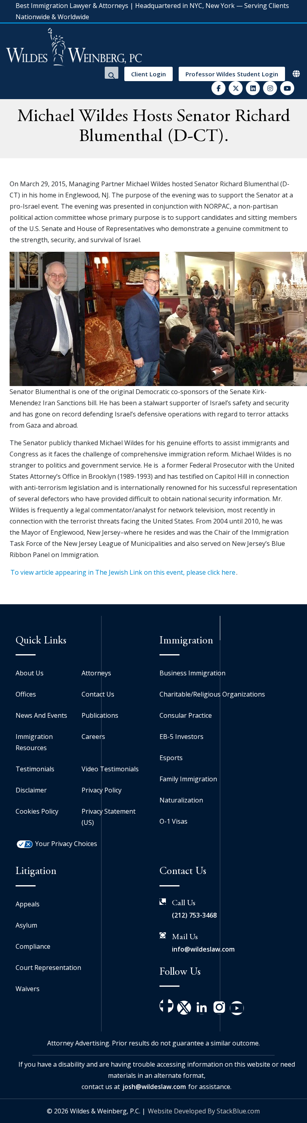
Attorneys (96, 673)
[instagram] (270, 88)
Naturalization (181, 800)
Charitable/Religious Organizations (212, 694)
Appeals (28, 904)
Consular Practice (185, 715)
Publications (100, 715)
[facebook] (218, 88)
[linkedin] (253, 88)
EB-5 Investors (181, 736)
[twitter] (236, 88)
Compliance (33, 946)
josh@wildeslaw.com (154, 1086)
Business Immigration (192, 673)
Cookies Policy (37, 811)
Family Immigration (188, 779)
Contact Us (98, 694)
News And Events (41, 715)
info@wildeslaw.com (203, 949)
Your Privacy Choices (66, 843)
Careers (93, 736)
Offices (26, 694)
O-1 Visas (173, 821)
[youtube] (287, 88)
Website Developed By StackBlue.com (204, 1111)
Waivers (28, 988)
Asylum (26, 925)
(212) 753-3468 (194, 915)
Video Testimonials (110, 769)
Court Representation (48, 967)
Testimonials (35, 769)
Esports (171, 757)
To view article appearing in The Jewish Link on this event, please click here (122, 572)
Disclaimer (31, 790)
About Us (30, 673)
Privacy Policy (102, 790)
